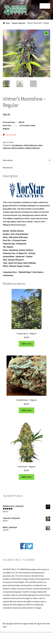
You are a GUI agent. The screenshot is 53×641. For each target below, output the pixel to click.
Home (8, 23)
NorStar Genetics (18, 148)
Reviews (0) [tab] (7, 167)
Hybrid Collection (30, 145)
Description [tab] (8, 160)
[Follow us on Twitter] (30, 548)
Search (26, 637)
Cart (40, 634)
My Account (9, 637)
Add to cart (26, 343)
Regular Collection (18, 23)
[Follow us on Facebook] (23, 548)
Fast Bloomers (17, 145)
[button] (46, 33)
